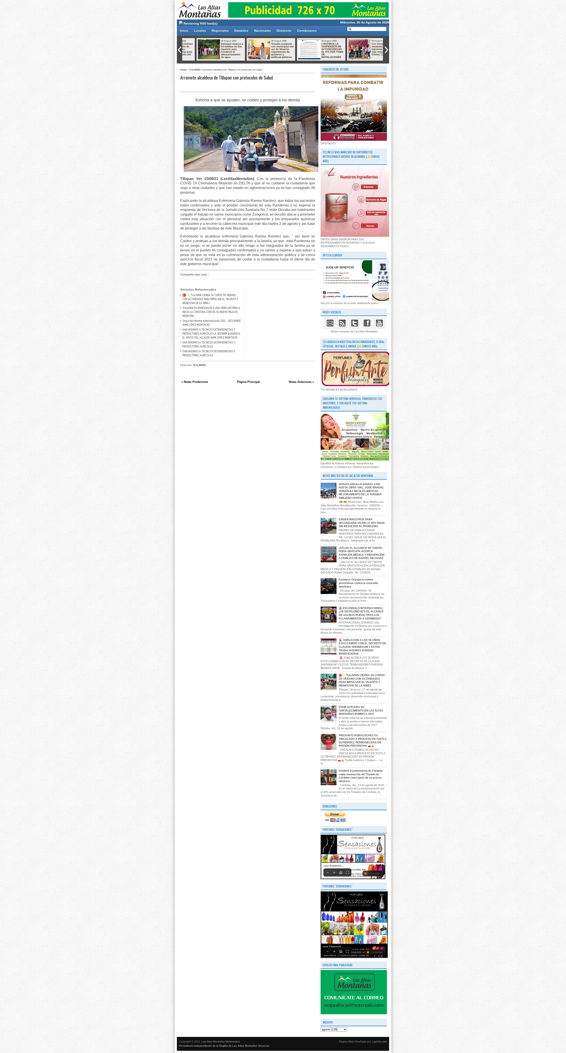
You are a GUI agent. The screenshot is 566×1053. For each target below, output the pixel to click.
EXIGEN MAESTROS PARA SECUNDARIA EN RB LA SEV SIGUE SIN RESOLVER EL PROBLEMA (362, 523)
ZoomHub (374, 873)
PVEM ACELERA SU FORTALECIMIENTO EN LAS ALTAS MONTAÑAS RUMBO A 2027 (361, 711)
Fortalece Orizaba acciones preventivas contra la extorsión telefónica (358, 583)
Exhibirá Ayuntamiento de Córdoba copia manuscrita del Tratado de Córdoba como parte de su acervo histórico (361, 776)
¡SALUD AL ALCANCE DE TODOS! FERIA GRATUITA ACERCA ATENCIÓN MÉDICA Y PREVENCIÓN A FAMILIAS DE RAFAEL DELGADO (361, 553)
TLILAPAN (194, 69)
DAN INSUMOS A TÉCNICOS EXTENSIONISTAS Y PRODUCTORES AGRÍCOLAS (208, 344)
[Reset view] (341, 872)
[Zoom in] (334, 872)
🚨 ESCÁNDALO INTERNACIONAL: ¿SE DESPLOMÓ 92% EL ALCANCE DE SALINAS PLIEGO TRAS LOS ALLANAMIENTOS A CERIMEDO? (361, 613)
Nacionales (262, 30)
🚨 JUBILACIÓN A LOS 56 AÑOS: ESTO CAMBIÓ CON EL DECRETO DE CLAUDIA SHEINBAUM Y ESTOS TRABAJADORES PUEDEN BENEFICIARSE (362, 646)
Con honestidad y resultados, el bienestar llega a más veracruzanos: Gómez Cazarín (370, 49)
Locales (200, 30)
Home (183, 69)
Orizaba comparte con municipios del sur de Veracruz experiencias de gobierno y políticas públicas (269, 50)
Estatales (241, 30)
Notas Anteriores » (301, 382)
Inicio (184, 30)
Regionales (220, 30)
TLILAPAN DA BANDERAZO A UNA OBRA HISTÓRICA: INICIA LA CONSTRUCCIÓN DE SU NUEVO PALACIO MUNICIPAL (211, 312)
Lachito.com (379, 1041)
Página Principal (248, 382)
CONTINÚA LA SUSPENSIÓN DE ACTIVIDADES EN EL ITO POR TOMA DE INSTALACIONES (319, 50)
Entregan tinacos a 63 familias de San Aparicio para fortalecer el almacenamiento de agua (219, 50)
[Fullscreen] (347, 872)
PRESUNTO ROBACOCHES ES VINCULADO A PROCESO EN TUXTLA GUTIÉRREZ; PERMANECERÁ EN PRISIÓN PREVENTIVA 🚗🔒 (363, 740)
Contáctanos (307, 30)
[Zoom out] (327, 872)
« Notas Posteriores (194, 382)
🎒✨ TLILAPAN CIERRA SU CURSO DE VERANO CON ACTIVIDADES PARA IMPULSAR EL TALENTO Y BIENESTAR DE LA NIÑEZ (210, 299)
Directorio (284, 30)
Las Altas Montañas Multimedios (220, 1041)
